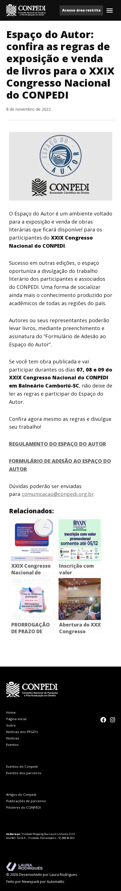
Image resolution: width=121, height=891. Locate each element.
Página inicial (16, 719)
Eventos (12, 744)
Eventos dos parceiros (23, 773)
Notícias (12, 738)
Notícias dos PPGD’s (22, 732)
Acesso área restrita (81, 10)
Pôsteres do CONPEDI (23, 807)
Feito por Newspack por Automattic (35, 881)
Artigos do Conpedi (21, 794)
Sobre (11, 725)
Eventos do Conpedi (22, 766)
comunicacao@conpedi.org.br (58, 494)
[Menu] (110, 10)
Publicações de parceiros (26, 801)
